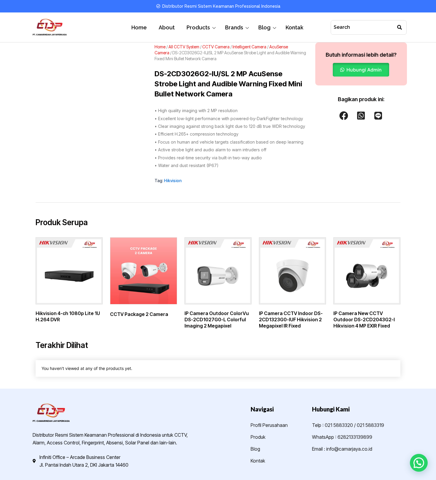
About (167, 27)
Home (139, 27)
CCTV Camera (216, 46)
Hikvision (173, 180)
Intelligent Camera (249, 46)
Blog (264, 27)
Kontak (294, 27)
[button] (361, 70)
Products (198, 27)
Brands (234, 27)
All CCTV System (183, 46)
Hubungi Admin (364, 70)
